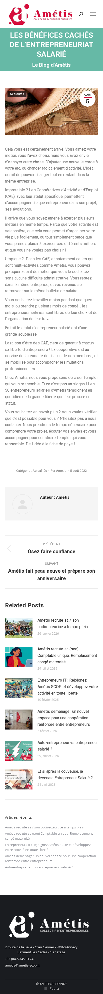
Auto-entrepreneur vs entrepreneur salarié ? (68, 745)
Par (58, 471)
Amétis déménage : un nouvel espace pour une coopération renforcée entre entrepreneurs (64, 718)
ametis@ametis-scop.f (22, 965)
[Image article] (18, 628)
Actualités (17, 94)
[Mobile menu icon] (93, 14)
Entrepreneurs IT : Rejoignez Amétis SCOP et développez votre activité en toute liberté (68, 686)
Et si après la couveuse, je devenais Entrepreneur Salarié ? (65, 774)
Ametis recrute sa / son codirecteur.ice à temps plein (63, 623)
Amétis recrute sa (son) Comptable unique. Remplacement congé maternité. (67, 655)
